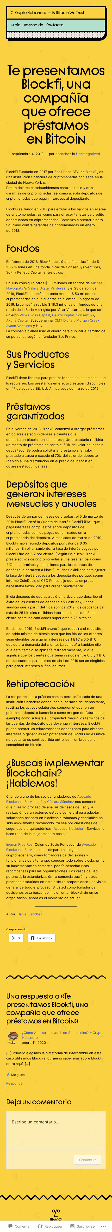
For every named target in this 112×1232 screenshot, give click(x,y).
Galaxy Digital (63, 315)
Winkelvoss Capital (35, 315)
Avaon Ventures (19, 326)
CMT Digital (64, 320)
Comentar (87, 1160)
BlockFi (91, 172)
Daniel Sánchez (29, 914)
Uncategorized (88, 154)
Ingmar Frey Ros (19, 844)
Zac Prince (62, 172)
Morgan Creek (87, 320)
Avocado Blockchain (70, 829)
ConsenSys (85, 315)
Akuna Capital (17, 320)
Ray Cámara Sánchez (57, 802)
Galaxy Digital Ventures (46, 288)
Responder (15, 1083)
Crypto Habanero (30, 13)
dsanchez (63, 154)
